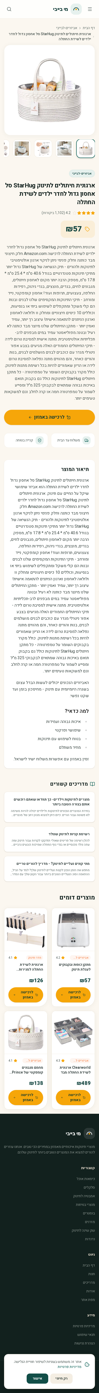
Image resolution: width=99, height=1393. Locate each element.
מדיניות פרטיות (84, 1326)
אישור (37, 1378)
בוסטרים (89, 1213)
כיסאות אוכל (86, 1179)
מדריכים (89, 1282)
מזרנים (90, 1222)
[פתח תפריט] (90, 9)
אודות (90, 1291)
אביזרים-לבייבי (66, 28)
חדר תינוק (34, 957)
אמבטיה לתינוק (84, 1196)
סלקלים (89, 1187)
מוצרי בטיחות (85, 1204)
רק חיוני (61, 1378)
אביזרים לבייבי (79, 957)
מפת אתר (88, 1299)
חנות (91, 1274)
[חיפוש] (9, 9)
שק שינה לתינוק (83, 1230)
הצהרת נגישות (84, 1343)
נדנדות (90, 1239)
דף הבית (89, 28)
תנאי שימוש (86, 1334)
